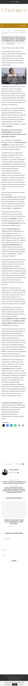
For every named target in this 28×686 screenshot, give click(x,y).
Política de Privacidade (14, 680)
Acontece (10, 676)
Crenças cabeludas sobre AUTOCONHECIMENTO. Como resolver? (14, 522)
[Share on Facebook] (18, 464)
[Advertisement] (14, 18)
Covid (8, 30)
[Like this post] (16, 464)
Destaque (16, 676)
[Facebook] (10, 1)
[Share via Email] (23, 464)
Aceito (14, 684)
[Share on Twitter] (20, 464)
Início (3, 30)
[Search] (26, 25)
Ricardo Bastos (11, 43)
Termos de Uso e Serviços (14, 678)
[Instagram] (22, 25)
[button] (3, 514)
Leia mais (20, 684)
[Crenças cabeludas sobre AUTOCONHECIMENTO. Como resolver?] (14, 509)
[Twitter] (12, 1)
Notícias (22, 676)
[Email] (17, 1)
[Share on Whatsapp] (21, 464)
